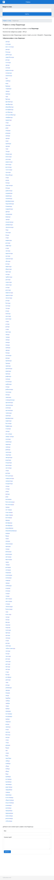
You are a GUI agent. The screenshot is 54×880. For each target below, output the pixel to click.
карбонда (9, 384)
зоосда (8, 651)
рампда (8, 449)
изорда (8, 588)
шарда (8, 533)
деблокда (9, 54)
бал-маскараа (10, 504)
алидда (8, 130)
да (7, 78)
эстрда (8, 604)
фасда (8, 622)
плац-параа (9, 512)
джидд (8, 745)
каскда (8, 68)
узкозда (8, 159)
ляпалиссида (9, 227)
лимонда (8, 397)
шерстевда (9, 787)
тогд (7, 742)
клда (7, 248)
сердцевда (9, 789)
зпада (7, 431)
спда (7, 470)
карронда (8, 421)
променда (9, 360)
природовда (9, 813)
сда (7, 612)
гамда (7, 334)
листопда (9, 468)
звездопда (9, 457)
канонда (8, 408)
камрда (8, 580)
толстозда (9, 170)
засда (7, 617)
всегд (7, 724)
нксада (8, 635)
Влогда (8, 735)
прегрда (8, 546)
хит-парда (9, 510)
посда (7, 653)
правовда (8, 795)
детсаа (8, 664)
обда (7, 766)
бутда (7, 674)
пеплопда (9, 465)
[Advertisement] (27, 866)
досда (8, 643)
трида (8, 219)
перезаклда (9, 253)
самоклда (9, 285)
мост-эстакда (10, 47)
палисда (8, 630)
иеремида (9, 196)
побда (8, 769)
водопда (8, 460)
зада (7, 753)
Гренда (8, 363)
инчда (8, 685)
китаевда (8, 779)
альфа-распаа (10, 478)
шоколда (8, 319)
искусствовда (10, 803)
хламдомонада (10, 400)
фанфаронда (9, 418)
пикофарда (9, 525)
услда (7, 324)
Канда (8, 353)
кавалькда (9, 75)
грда (7, 538)
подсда (8, 627)
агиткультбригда (11, 115)
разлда (8, 243)
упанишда (9, 687)
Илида (8, 188)
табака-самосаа (10, 648)
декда (8, 49)
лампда (8, 447)
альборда (9, 585)
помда (8, 345)
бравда (8, 86)
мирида (8, 217)
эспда (7, 486)
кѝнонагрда (9, 544)
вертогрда (9, 559)
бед (7, 755)
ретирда (8, 567)
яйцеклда (9, 269)
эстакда (8, 44)
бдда (7, 748)
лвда (7, 706)
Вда (7, 774)
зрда (7, 562)
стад (7, 672)
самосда (8, 646)
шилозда (8, 164)
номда (8, 342)
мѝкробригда (10, 107)
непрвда (8, 711)
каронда (8, 415)
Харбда (8, 698)
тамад (8, 337)
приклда (8, 272)
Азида (8, 183)
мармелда (9, 240)
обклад (8, 261)
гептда (8, 669)
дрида (8, 211)
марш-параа (9, 515)
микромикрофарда (11, 530)
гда (7, 96)
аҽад (7, 695)
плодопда (9, 462)
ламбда (8, 81)
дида (7, 180)
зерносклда (9, 295)
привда (8, 94)
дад (7, 128)
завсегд (8, 727)
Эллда (8, 308)
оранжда (8, 143)
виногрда (8, 551)
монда (8, 394)
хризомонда (9, 402)
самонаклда (9, 258)
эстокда (8, 62)
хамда (8, 340)
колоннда (9, 381)
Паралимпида (10, 204)
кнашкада (9, 73)
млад (7, 311)
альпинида (9, 198)
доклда (8, 279)
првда (7, 708)
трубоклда (9, 277)
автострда (9, 601)
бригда (8, 99)
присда (8, 632)
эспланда (8, 355)
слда (7, 321)
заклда (8, 251)
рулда (7, 326)
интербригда (9, 109)
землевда (9, 784)
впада (8, 494)
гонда (7, 387)
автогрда (8, 557)
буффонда (9, 426)
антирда (8, 570)
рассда (8, 659)
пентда (8, 666)
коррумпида (9, 209)
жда (7, 141)
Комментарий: (8, 837)
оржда (8, 146)
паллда (8, 306)
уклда (7, 300)
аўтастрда (9, 598)
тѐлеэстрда (9, 606)
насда (7, 619)
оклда (8, 274)
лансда (8, 638)
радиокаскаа (10, 70)
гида (7, 177)
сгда (7, 122)
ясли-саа (8, 614)
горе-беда (8, 758)
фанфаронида (10, 201)
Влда (7, 235)
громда (8, 347)
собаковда (9, 821)
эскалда (8, 232)
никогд (8, 732)
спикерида (9, 214)
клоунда (8, 428)
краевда (8, 776)
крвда (8, 719)
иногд (7, 737)
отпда (8, 489)
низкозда (9, 156)
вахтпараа (9, 517)
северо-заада (10, 436)
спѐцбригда (9, 117)
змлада (8, 313)
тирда (8, 564)
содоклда (9, 282)
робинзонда (9, 389)
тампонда (9, 413)
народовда (9, 810)
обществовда (10, 800)
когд (7, 729)
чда (7, 682)
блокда (8, 52)
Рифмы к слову (7, 20)
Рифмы (28, 2)
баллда (8, 303)
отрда (8, 593)
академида (9, 193)
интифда (8, 677)
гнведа (8, 792)
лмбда (8, 700)
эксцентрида (9, 222)
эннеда (8, 136)
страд (7, 596)
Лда (7, 230)
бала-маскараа (10, 502)
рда (7, 496)
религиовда (9, 818)
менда (8, 358)
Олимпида (9, 206)
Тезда (8, 151)
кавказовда (9, 816)
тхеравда (8, 88)
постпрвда (9, 714)
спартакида (9, 185)
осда (7, 640)
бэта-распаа (9, 476)
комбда (8, 763)
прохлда (8, 332)
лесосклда (9, 298)
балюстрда (9, 609)
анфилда (8, 245)
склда (7, 287)
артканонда (9, 410)
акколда (8, 316)
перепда (8, 444)
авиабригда (9, 104)
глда (7, 238)
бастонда (8, 423)
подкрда (8, 572)
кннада (8, 379)
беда (7, 771)
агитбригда (9, 112)
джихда (8, 680)
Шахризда (9, 154)
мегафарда (9, 523)
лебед (8, 761)
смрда (8, 583)
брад (7, 536)
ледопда (8, 455)
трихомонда (9, 405)
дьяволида (9, 190)
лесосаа (8, 656)
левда (8, 91)
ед (7, 750)
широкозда (9, 162)
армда (8, 350)
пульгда (8, 125)
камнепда (9, 442)
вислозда (9, 167)
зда (7, 149)
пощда (8, 693)
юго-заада (9, 434)
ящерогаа (9, 120)
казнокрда (9, 575)
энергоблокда (10, 57)
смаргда (8, 721)
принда (8, 374)
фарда (8, 520)
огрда (7, 549)
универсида (9, 224)
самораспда (9, 481)
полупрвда (9, 716)
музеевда (8, 782)
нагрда (8, 541)
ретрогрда (9, 554)
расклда (8, 290)
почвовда (9, 805)
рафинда (8, 376)
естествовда (9, 797)
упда (7, 491)
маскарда (8, 499)
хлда (7, 329)
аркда (7, 65)
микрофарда (9, 528)
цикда (8, 41)
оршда (8, 690)
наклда (8, 256)
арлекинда (9, 368)
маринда (8, 371)
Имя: (5, 831)
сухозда (8, 172)
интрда (8, 591)
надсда (8, 625)
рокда (8, 60)
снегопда (8, 452)
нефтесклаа (9, 292)
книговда (8, 808)
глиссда (8, 661)
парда (7, 507)
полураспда (9, 483)
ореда (8, 138)
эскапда (8, 439)
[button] (27, 14)
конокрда (9, 578)
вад (7, 83)
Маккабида (9, 175)
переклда (8, 266)
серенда (8, 366)
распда (8, 473)
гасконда (8, 392)
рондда (8, 133)
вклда (8, 264)
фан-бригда (9, 102)
